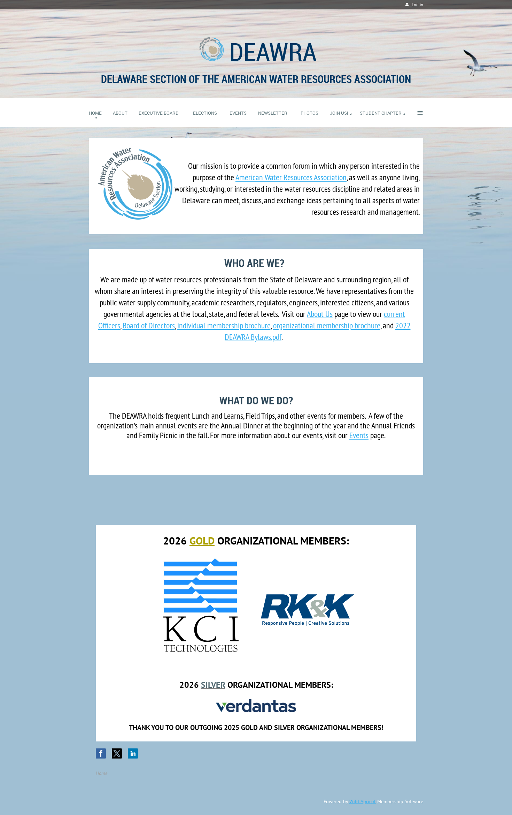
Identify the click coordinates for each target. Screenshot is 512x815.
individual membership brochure (224, 325)
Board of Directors (149, 325)
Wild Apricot (362, 801)
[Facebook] (101, 753)
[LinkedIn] (133, 753)
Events (359, 435)
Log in (417, 5)
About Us (320, 314)
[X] (117, 753)
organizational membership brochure (326, 325)
